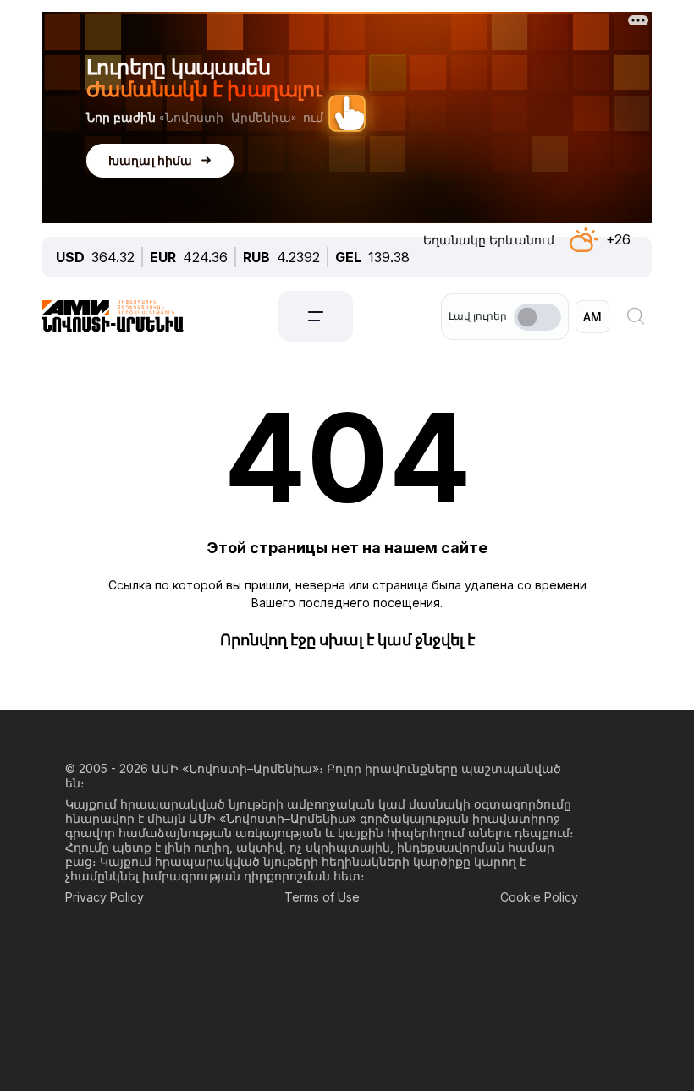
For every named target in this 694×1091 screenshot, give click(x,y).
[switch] (537, 317)
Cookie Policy (539, 897)
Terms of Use (322, 897)
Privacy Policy (104, 897)
